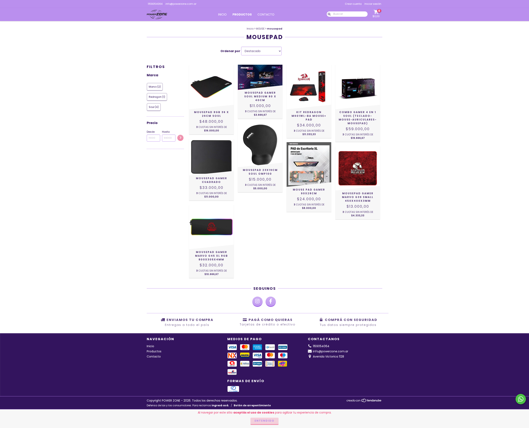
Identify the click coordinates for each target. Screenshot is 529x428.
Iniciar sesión (373, 4)
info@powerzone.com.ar (181, 4)
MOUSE (260, 28)
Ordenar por (230, 51)
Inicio (222, 14)
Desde (151, 132)
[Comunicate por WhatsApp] (521, 399)
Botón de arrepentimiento (252, 405)
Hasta (166, 132)
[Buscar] (328, 13)
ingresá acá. (220, 405)
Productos (242, 14)
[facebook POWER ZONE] (271, 302)
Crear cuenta (353, 4)
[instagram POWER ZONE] (257, 302)
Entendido (264, 420)
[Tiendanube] (364, 401)
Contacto (265, 14)
